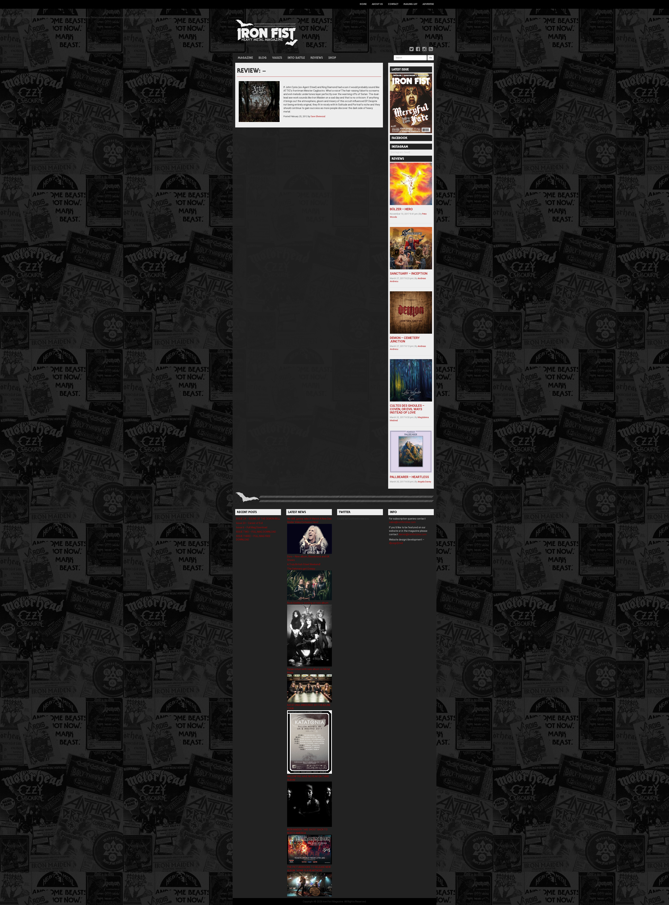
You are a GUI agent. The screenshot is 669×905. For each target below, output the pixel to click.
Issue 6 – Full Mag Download (251, 527)
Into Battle (296, 58)
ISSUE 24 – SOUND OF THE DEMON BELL (258, 518)
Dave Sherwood (318, 116)
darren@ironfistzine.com (412, 534)
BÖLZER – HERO (401, 209)
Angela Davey (424, 481)
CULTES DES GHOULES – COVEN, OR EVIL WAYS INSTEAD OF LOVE (407, 409)
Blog (263, 58)
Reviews (316, 58)
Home (363, 4)
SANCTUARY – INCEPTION (408, 273)
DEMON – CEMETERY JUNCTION (405, 339)
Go (430, 57)
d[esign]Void (396, 543)
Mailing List (410, 4)
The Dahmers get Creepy (301, 568)
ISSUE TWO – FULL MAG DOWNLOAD (256, 531)
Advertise (428, 4)
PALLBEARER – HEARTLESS (409, 477)
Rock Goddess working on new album (307, 602)
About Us (377, 4)
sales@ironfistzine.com (402, 522)
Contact (393, 4)
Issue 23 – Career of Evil (249, 523)
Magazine (245, 58)
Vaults (277, 58)
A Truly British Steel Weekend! (303, 564)
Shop (332, 58)
